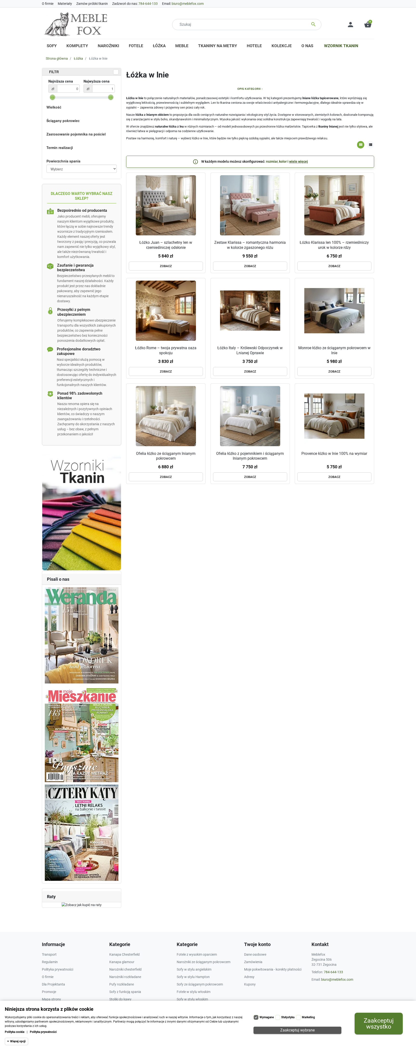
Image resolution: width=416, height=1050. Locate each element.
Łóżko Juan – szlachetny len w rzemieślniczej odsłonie (165, 245)
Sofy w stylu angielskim (194, 969)
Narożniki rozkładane (125, 977)
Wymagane (267, 1017)
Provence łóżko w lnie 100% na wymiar (334, 453)
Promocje (49, 992)
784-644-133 (148, 4)
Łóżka (78, 58)
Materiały (65, 4)
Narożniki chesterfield (125, 969)
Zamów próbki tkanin (92, 4)
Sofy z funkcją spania (125, 992)
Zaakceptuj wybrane (297, 1030)
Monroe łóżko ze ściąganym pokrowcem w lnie (334, 350)
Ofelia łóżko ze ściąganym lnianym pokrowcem (165, 456)
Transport (49, 954)
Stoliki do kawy (120, 999)
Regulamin (50, 962)
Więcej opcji (18, 1041)
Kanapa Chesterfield (124, 954)
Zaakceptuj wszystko (379, 1023)
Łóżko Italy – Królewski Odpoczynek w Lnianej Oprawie (250, 350)
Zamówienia (253, 962)
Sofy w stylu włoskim (192, 999)
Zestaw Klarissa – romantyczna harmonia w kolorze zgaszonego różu (250, 245)
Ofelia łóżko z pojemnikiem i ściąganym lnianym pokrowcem (250, 456)
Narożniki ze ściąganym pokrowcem (203, 962)
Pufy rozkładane (121, 984)
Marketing (308, 1017)
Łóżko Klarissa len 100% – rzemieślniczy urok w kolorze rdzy (334, 245)
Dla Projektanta (53, 984)
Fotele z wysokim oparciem (197, 954)
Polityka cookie (14, 1032)
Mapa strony (51, 999)
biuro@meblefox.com (188, 4)
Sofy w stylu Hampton (193, 977)
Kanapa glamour (121, 962)
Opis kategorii (249, 88)
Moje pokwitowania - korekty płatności (272, 969)
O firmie (47, 4)
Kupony (250, 984)
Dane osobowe (255, 954)
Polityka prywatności (43, 1032)
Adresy (249, 977)
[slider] (52, 97)
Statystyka (287, 1017)
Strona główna (57, 58)
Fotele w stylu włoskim (193, 992)
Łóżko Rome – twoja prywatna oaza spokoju (165, 350)
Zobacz (166, 266)
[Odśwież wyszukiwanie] (116, 72)
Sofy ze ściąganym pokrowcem (200, 984)
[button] (368, 24)
